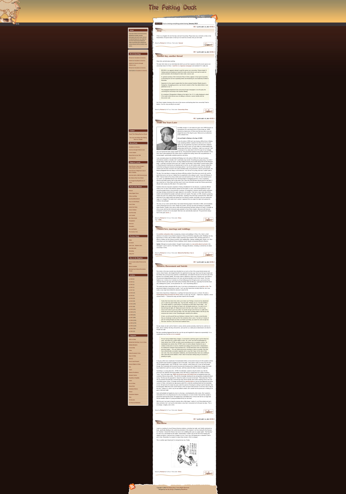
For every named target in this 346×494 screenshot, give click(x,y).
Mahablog (131, 251)
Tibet (130, 397)
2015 (131, 295)
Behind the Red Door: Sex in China (138, 342)
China (186, 109)
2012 (131, 303)
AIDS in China (132, 339)
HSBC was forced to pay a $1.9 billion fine (185, 374)
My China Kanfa (133, 218)
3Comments (209, 254)
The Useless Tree (133, 231)
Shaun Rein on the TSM (135, 155)
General (181, 43)
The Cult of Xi (132, 158)
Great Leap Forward (134, 361)
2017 (131, 290)
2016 (131, 292)
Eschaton (131, 242)
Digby (130, 240)
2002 (131, 331)
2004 (131, 325)
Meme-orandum (133, 266)
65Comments (209, 472)
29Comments (209, 219)
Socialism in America (140, 57)
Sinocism (131, 223)
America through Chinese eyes (137, 149)
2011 (131, 306)
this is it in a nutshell (174, 334)
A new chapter (132, 152)
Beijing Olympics (133, 344)
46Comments (209, 110)
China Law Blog (133, 196)
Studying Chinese (133, 388)
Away (159, 30)
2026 (131, 279)
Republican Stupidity (134, 377)
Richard (162, 43)
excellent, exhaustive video (165, 234)
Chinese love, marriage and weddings (173, 228)
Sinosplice (131, 226)
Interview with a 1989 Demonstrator (138, 175)
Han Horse (162, 423)
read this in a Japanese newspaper (182, 66)
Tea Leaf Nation (133, 229)
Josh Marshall (132, 248)
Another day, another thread (170, 55)
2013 (131, 301)
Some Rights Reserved (182, 487)
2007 (131, 317)
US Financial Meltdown (134, 402)
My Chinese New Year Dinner (136, 178)
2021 (131, 287)
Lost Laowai (132, 215)
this (204, 286)
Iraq (130, 366)
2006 (131, 320)
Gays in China (132, 355)
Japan (130, 369)
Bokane (131, 190)
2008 (131, 314)
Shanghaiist (132, 220)
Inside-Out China (133, 207)
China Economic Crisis (135, 353)
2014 (131, 298)
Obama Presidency (134, 372)
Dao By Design (170, 489)
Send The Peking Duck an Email (138, 134)
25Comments (209, 411)
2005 (131, 323)
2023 (131, 281)
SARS (159, 219)
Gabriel (131, 60)
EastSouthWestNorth (134, 198)
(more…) (168, 212)
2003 (131, 328)
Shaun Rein (132, 386)
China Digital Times (134, 193)
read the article (189, 381)
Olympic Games (133, 375)
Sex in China (132, 383)
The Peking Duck (171, 487)
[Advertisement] (177, 20)
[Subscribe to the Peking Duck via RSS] (214, 17)
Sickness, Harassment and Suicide (172, 266)
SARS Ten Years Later (167, 122)
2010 (131, 309)
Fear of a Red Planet (134, 201)
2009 (131, 312)
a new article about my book (199, 244)
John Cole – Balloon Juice (135, 245)
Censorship (181, 109)
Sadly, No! (131, 253)
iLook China (132, 204)
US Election (132, 399)
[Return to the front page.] (173, 6)
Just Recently (132, 212)
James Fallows (133, 209)
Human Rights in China (135, 364)
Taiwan (130, 391)
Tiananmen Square (133, 394)
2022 (131, 284)
